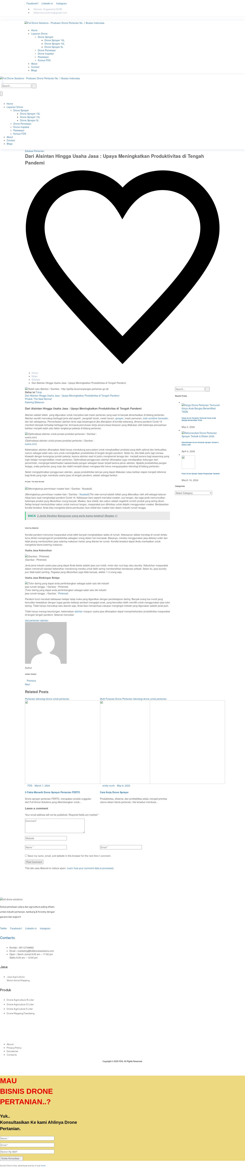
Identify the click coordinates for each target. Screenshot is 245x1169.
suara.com (30, 444)
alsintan (79, 611)
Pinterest (63, 593)
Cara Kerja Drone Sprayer (114, 792)
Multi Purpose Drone (111, 698)
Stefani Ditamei (35, 167)
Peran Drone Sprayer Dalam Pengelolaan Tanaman (201, 473)
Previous (31, 680)
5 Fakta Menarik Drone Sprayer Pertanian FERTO (52, 792)
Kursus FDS (44, 60)
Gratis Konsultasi (10, 1158)
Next (27, 684)
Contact (35, 67)
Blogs (34, 70)
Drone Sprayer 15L (54, 40)
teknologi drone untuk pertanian (52, 698)
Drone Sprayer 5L (53, 47)
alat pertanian (32, 620)
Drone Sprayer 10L (54, 43)
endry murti (108, 785)
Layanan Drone (39, 33)
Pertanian (39, 151)
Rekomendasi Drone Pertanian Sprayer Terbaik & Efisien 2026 (200, 443)
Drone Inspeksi (46, 53)
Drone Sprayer (45, 37)
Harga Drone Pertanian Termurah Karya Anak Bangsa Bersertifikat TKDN (199, 419)
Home (34, 30)
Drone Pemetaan (47, 50)
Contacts (7, 938)
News (35, 376)
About (34, 63)
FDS (29, 785)
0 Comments (73, 167)
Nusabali (84, 494)
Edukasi (29, 151)
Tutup (39, 392)
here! (43, 1165)
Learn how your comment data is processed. (90, 868)
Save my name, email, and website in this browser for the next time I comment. (69, 855)
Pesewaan (43, 57)
